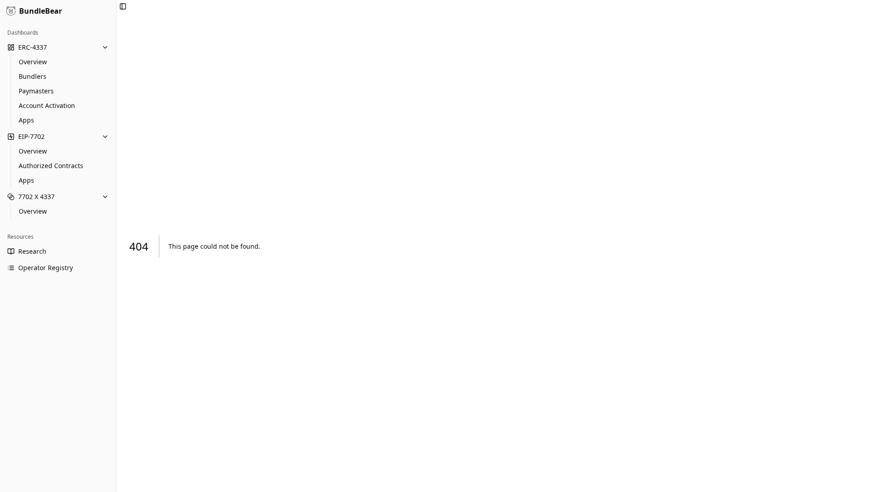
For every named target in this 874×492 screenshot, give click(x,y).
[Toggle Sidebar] (116, 246)
